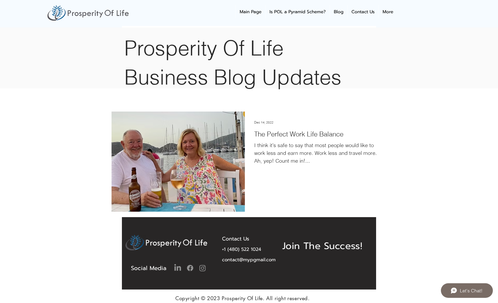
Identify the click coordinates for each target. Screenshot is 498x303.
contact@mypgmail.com (249, 259)
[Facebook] (190, 268)
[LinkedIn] (178, 268)
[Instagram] (202, 268)
